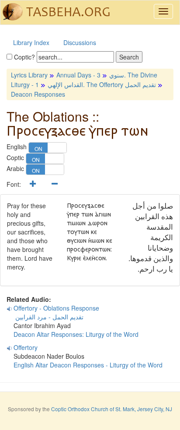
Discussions (79, 42)
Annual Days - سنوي (90, 74)
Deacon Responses (38, 94)
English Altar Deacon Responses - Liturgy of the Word (88, 364)
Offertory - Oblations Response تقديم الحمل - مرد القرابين (53, 312)
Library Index (31, 42)
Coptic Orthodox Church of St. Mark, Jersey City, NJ (111, 409)
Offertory (26, 347)
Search (129, 56)
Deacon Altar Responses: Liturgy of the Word (76, 334)
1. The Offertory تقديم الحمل (95, 84)
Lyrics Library (29, 74)
